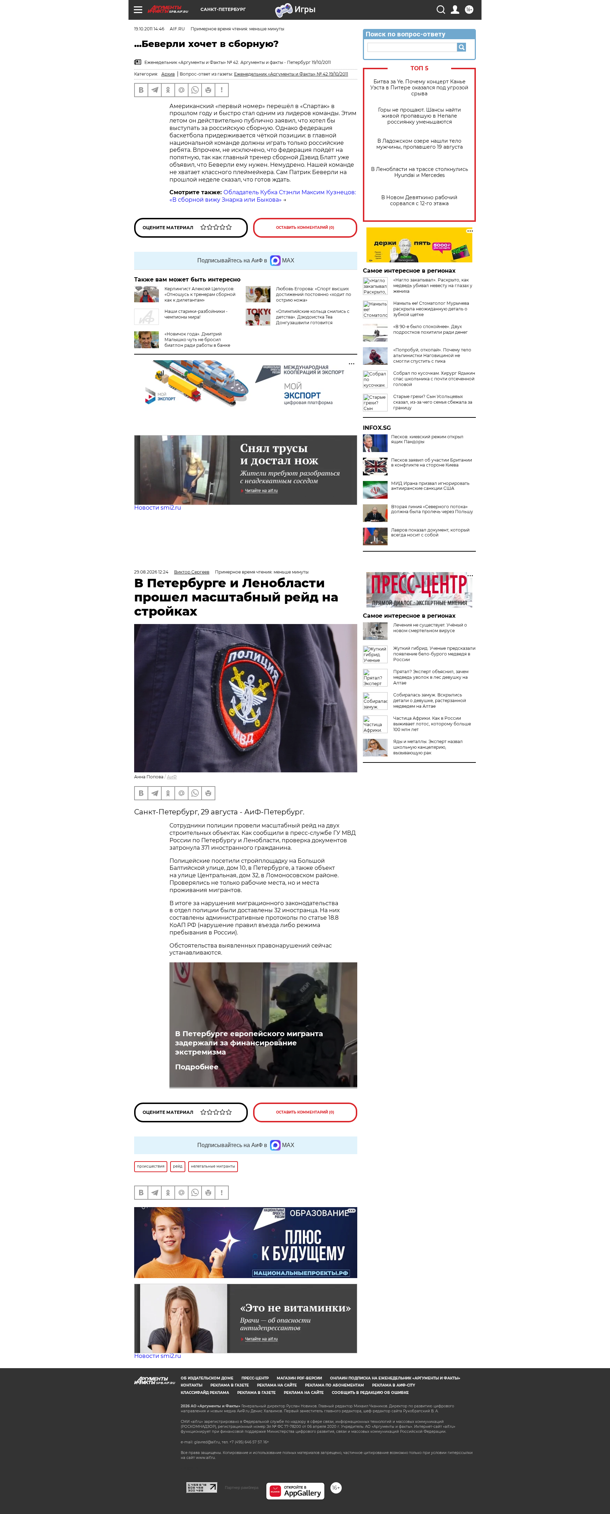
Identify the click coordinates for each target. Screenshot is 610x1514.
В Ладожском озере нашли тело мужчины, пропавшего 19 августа (419, 144)
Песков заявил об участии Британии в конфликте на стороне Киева (431, 463)
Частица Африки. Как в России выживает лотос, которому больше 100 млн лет (432, 724)
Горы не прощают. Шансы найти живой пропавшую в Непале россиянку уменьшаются (419, 116)
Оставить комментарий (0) (305, 227)
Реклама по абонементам (334, 1385)
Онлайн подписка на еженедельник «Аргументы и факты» (395, 1378)
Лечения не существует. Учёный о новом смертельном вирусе (430, 627)
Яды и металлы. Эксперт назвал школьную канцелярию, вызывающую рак (428, 747)
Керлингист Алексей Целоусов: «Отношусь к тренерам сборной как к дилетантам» (200, 294)
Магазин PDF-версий (299, 1378)
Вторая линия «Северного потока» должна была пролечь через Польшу (432, 509)
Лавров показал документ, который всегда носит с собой (430, 533)
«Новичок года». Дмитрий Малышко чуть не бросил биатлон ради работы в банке (197, 339)
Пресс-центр (255, 1378)
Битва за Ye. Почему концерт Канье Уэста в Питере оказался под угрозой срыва (419, 88)
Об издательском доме (207, 1378)
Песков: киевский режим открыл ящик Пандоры (427, 439)
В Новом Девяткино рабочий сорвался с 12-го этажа (419, 201)
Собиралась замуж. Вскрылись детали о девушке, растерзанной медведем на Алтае (429, 700)
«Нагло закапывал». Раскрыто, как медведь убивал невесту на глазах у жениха (432, 285)
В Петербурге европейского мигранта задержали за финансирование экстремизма (249, 1042)
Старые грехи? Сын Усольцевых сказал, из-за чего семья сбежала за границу (432, 402)
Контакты (191, 1385)
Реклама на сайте (277, 1385)
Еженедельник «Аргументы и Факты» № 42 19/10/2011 (291, 74)
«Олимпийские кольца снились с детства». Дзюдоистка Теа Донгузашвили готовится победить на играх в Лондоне (312, 320)
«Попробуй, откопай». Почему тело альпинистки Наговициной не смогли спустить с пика (432, 355)
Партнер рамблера (241, 1487)
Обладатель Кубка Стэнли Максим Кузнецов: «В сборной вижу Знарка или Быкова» (262, 196)
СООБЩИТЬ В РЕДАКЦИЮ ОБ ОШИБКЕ (370, 1392)
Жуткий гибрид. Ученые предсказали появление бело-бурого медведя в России (434, 654)
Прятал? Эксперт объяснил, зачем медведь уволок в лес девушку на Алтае (430, 677)
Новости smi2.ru (157, 507)
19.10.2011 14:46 (149, 28)
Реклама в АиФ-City (393, 1385)
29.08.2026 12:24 (151, 572)
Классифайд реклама (205, 1392)
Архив (168, 74)
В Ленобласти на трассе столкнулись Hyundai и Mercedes (419, 172)
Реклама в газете (229, 1385)
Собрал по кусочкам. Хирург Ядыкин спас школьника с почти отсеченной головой (434, 378)
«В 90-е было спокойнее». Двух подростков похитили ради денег (430, 329)
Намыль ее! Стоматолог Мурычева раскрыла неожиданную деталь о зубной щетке (431, 309)
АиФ (172, 776)
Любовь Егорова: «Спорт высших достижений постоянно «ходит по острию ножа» (313, 294)
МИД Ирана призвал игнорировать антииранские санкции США (430, 486)
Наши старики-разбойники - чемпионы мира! (196, 314)
